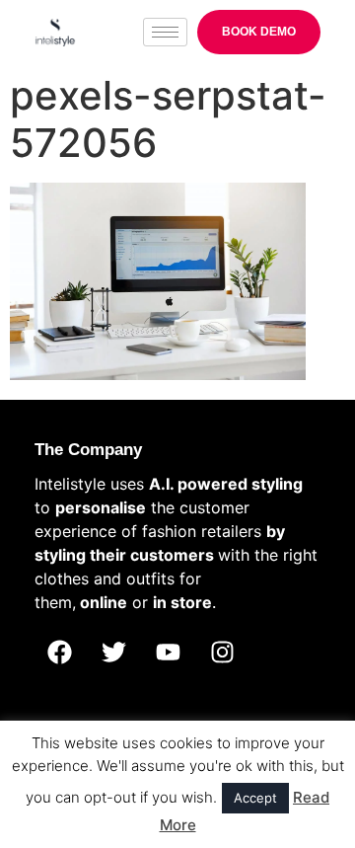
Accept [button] (255, 798)
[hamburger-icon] (165, 32)
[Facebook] (59, 652)
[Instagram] (222, 652)
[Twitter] (113, 652)
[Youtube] (167, 652)
